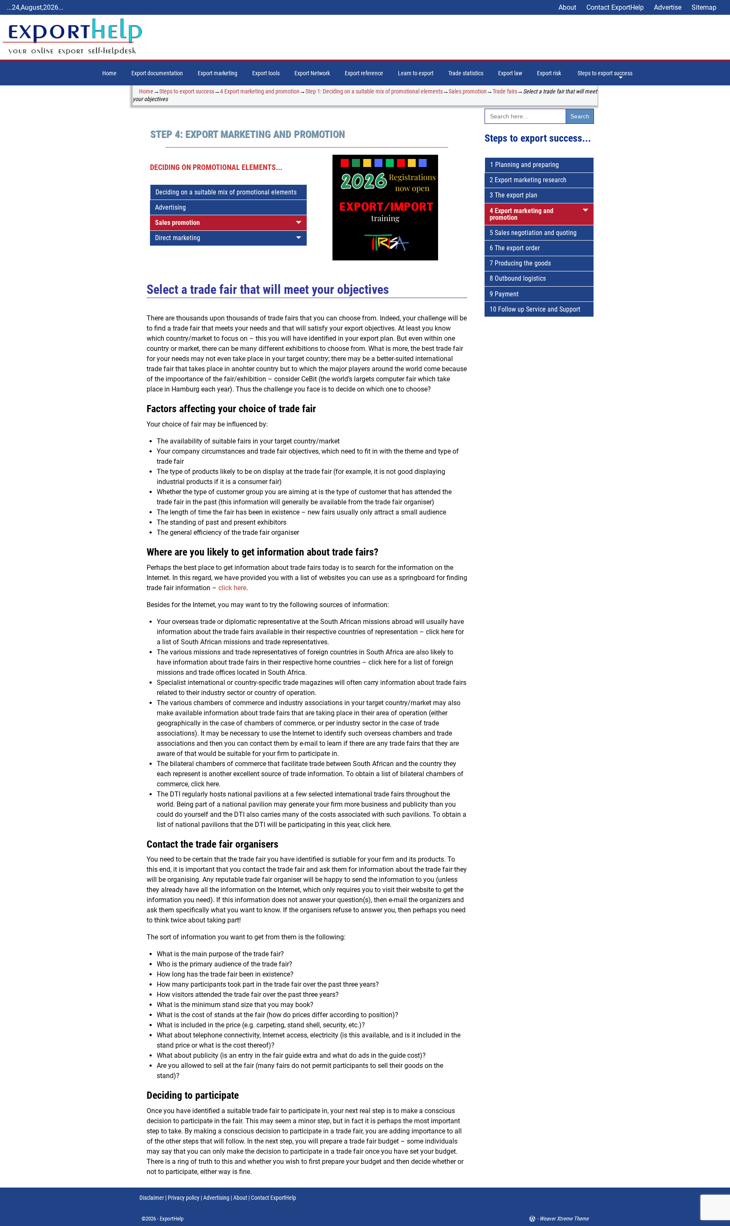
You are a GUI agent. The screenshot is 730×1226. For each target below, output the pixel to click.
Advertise (667, 7)
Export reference (364, 73)
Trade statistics (465, 73)
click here (232, 588)
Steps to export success (604, 73)
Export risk (549, 73)
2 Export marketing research (528, 180)
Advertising (170, 207)
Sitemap (704, 7)
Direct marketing (177, 238)
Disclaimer (151, 1197)
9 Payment (504, 294)
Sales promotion (468, 91)
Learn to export (415, 73)
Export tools (266, 73)
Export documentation (157, 73)
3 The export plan (513, 195)
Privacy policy (182, 1197)
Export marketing (217, 73)
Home (109, 73)
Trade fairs (505, 91)
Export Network (312, 73)
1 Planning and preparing (524, 165)
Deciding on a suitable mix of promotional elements (226, 192)
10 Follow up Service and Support (535, 309)
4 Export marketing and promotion (260, 91)
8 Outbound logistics (518, 278)
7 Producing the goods (520, 263)
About (567, 7)
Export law (510, 73)
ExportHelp (171, 1218)
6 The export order (515, 248)
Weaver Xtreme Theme (563, 1218)
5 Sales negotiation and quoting (533, 233)
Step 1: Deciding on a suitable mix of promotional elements (374, 91)
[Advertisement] (539, 472)
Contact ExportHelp (615, 7)
